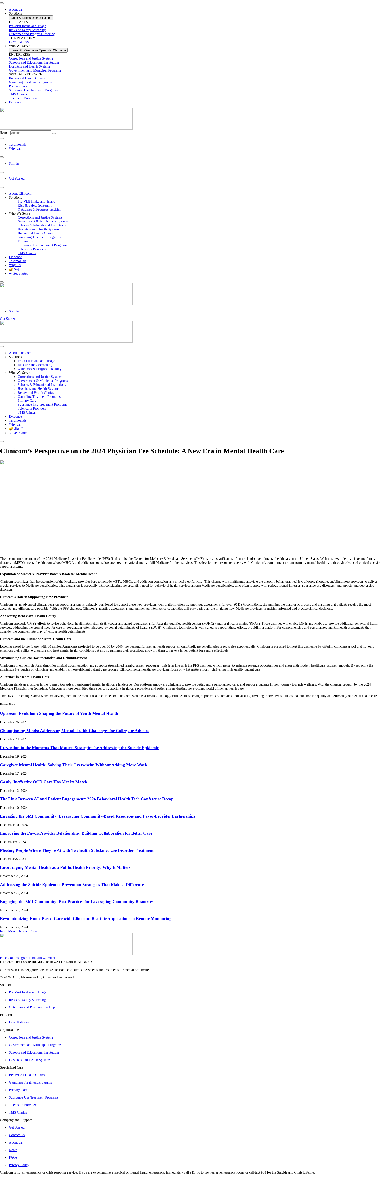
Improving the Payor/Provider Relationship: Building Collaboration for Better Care (76, 833)
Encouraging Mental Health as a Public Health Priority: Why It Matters (65, 867)
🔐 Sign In (16, 269)
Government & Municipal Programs (43, 221)
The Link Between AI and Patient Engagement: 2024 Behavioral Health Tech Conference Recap (87, 799)
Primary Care (18, 86)
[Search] (54, 133)
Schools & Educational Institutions (42, 225)
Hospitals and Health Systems (29, 66)
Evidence (15, 257)
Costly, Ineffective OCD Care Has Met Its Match (43, 782)
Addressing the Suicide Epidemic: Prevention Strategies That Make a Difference (72, 884)
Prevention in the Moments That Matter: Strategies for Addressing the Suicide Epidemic (79, 747)
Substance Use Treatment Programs (33, 90)
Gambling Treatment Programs (30, 82)
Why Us (15, 265)
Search (5, 132)
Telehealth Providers (23, 98)
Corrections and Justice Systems (31, 58)
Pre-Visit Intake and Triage (36, 201)
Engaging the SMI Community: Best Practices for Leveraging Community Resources (76, 901)
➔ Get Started (18, 273)
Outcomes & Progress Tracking (39, 209)
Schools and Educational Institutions (34, 62)
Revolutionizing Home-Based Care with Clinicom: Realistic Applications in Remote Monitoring (86, 918)
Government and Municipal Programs (35, 70)
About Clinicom (20, 193)
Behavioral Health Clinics (27, 78)
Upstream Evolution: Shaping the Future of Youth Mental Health (59, 713)
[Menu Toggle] (2, 3)
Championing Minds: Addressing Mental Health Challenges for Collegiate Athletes (74, 730)
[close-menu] (2, 282)
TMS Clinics (18, 94)
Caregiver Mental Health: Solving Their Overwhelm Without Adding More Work (73, 765)
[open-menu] (2, 187)
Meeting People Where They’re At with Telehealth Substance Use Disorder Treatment (76, 850)
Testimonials (17, 261)
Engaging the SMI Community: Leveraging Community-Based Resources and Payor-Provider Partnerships (97, 816)
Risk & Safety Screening (35, 205)
